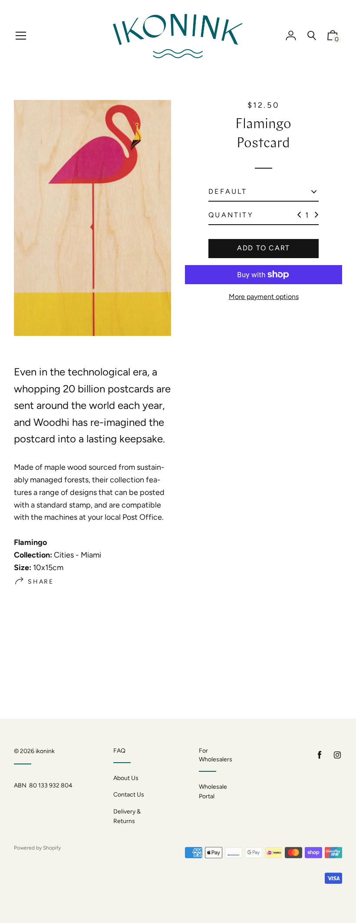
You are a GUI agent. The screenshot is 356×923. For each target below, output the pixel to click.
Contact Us (128, 794)
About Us (125, 778)
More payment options (264, 296)
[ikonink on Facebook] (319, 755)
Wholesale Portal (213, 791)
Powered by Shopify (37, 848)
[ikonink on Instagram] (337, 755)
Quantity (231, 215)
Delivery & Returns (127, 816)
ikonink (45, 751)
